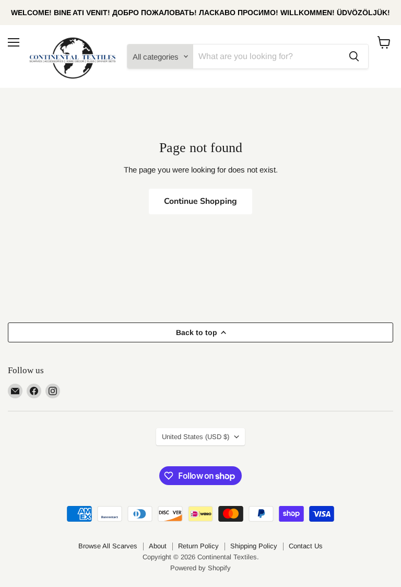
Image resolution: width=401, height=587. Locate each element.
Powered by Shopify (200, 568)
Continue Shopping (200, 201)
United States (195, 437)
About (158, 546)
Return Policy (198, 546)
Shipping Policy (253, 546)
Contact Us (306, 546)
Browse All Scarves (107, 546)
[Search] (354, 56)
